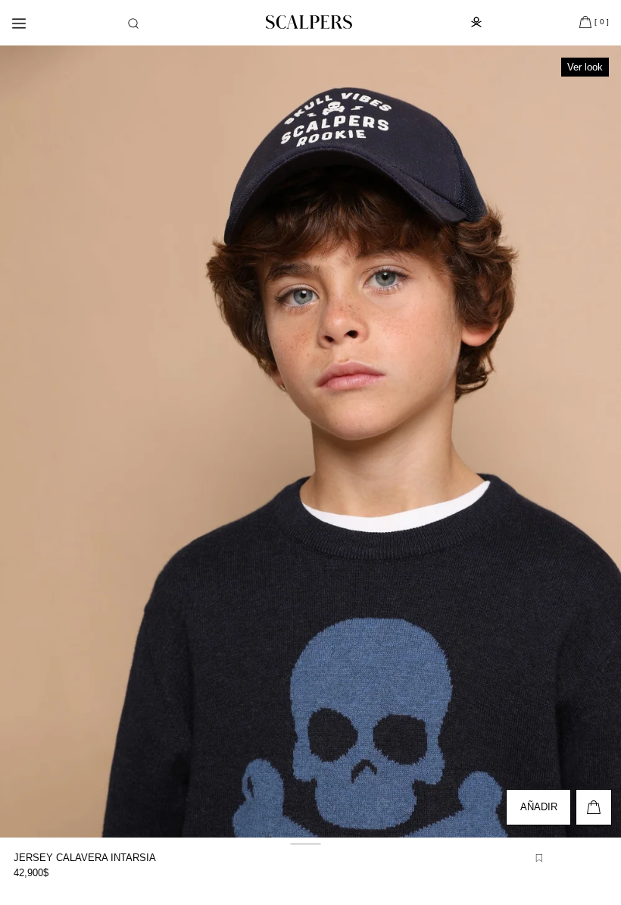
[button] (133, 23)
